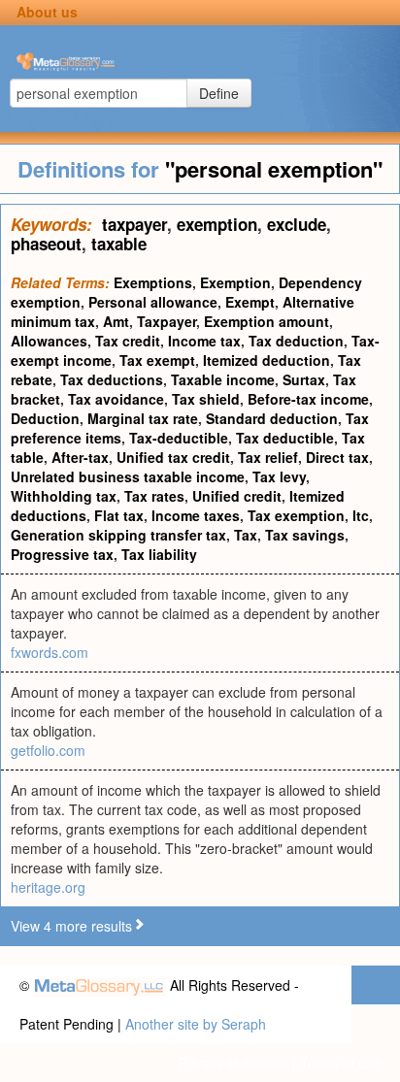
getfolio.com (48, 750)
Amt (116, 321)
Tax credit (127, 340)
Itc (360, 515)
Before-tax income (308, 399)
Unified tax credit (173, 457)
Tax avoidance (116, 399)
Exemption (235, 282)
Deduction (45, 418)
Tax (245, 534)
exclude (296, 224)
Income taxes (195, 515)
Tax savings (305, 534)
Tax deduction (296, 340)
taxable (119, 243)
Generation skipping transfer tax (118, 534)
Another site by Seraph (195, 1023)
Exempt (250, 301)
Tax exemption (296, 515)
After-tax (80, 457)
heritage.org (48, 887)
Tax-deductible (178, 437)
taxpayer (134, 224)
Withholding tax (64, 496)
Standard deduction (272, 418)
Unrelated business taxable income (128, 476)
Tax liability (159, 554)
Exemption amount (266, 321)
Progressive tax (62, 554)
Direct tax (337, 457)
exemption (217, 224)
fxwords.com (49, 652)
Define (219, 93)
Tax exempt (157, 360)
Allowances (49, 340)
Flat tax (119, 515)
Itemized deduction (266, 360)
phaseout (46, 243)
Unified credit (237, 496)
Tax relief (268, 457)
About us (47, 11)
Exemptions (153, 282)
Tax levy (279, 476)
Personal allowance (152, 301)
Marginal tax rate (142, 418)
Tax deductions (111, 379)
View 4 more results (71, 925)
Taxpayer (166, 321)
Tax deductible (285, 437)
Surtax (304, 379)
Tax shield (206, 399)
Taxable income (223, 379)
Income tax (204, 340)
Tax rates (154, 496)
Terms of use (340, 1062)
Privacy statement (233, 1062)
